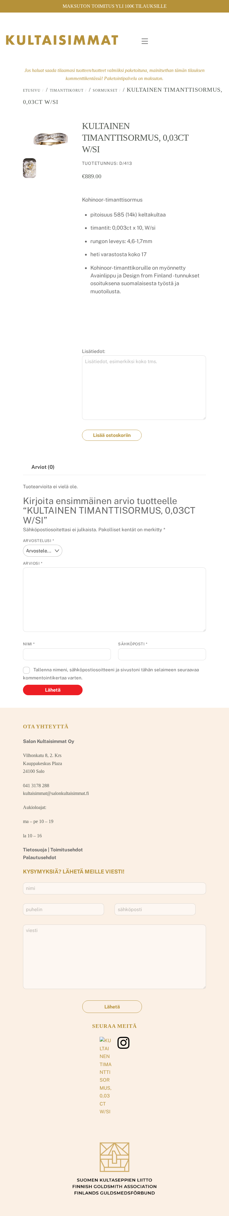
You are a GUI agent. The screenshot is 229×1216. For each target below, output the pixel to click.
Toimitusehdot (66, 850)
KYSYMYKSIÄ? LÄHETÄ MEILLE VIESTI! (73, 871)
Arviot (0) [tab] (43, 467)
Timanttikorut (66, 90)
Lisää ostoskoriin (112, 435)
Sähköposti (132, 644)
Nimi (29, 644)
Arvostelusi (38, 540)
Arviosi (33, 563)
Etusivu (32, 90)
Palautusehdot (39, 857)
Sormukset (105, 90)
